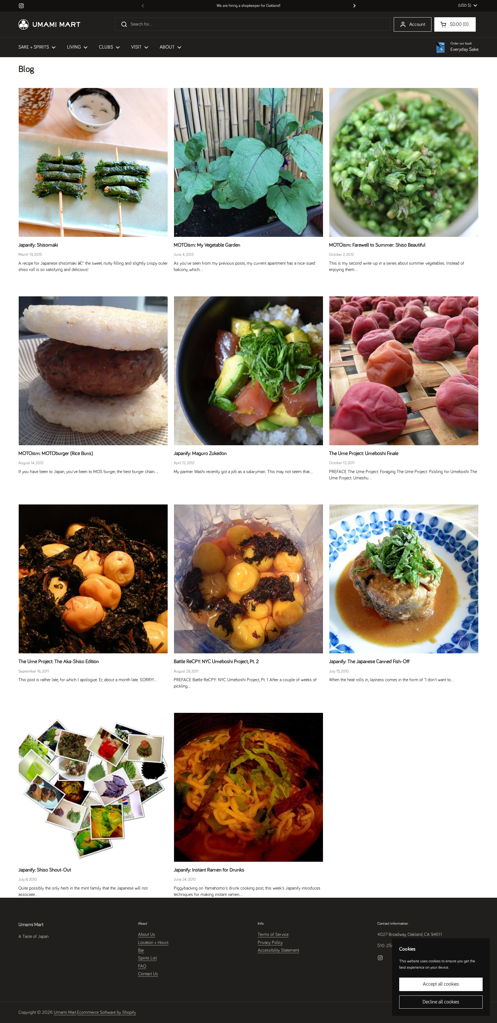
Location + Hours (153, 942)
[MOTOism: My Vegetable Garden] (248, 162)
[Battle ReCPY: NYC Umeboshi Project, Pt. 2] (248, 579)
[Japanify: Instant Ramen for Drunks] (248, 787)
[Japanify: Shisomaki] (93, 162)
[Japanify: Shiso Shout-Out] (93, 787)
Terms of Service (273, 934)
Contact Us (148, 974)
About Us (146, 934)
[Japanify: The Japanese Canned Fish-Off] (404, 579)
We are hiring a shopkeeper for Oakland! (248, 6)
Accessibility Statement (278, 950)
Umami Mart (65, 1012)
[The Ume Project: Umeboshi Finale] (404, 371)
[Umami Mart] (49, 24)
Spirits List (147, 958)
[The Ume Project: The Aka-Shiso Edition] (93, 579)
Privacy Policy (270, 942)
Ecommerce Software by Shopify (106, 1012)
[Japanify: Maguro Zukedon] (248, 371)
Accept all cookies (441, 984)
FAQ (142, 966)
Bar (141, 950)
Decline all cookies (441, 1002)
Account (417, 24)
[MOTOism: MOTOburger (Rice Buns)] (93, 371)
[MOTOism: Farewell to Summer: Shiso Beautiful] (404, 162)
